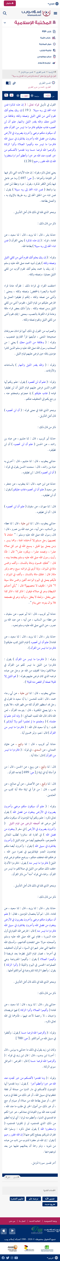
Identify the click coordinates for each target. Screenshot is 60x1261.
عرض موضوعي (44, 56)
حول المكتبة (45, 44)
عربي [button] (52, 3)
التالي (8, 1178)
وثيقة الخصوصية (50, 1221)
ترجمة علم (33, 1198)
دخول (9, 3)
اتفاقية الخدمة (34, 1221)
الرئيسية (51, 72)
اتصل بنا (22, 1221)
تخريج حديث (50, 1204)
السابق (15, 1178)
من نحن (12, 1221)
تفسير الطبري (40, 72)
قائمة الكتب (45, 50)
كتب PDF (46, 31)
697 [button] (26, 96)
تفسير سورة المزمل (27, 72)
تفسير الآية (50, 1198)
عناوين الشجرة (17, 1198)
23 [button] (48, 95)
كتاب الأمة (45, 38)
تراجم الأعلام (44, 63)
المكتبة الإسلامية (33, 22)
